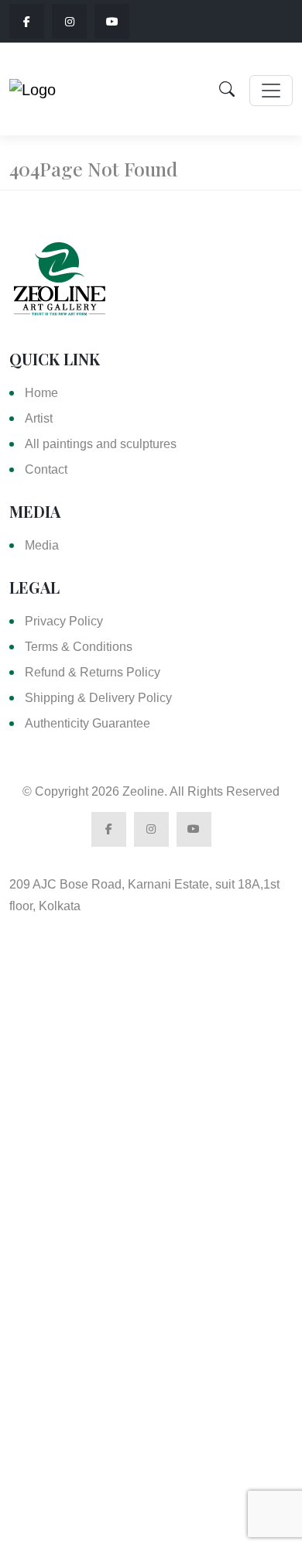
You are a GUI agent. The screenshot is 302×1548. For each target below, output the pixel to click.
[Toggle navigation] (271, 90)
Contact (46, 469)
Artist (39, 418)
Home (41, 392)
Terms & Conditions (78, 646)
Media (42, 545)
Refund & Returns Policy (92, 672)
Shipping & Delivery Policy (98, 697)
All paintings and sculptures (101, 443)
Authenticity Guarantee (87, 723)
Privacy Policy (64, 621)
